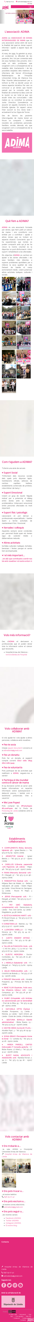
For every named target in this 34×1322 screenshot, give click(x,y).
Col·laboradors (26, 1318)
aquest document (15, 748)
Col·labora (17, 1318)
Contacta (23, 1320)
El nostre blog (11, 1225)
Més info (28, 1316)
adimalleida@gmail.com (25, 1)
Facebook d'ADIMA (13, 1218)
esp (31, 3)
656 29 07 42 (10, 1)
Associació (22, 1314)
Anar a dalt (13, 1314)
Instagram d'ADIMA (13, 1223)
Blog (29, 1320)
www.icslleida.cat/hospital (16, 655)
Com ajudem (19, 1316)
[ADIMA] (9, 823)
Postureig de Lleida (10, 811)
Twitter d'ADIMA (12, 1221)
